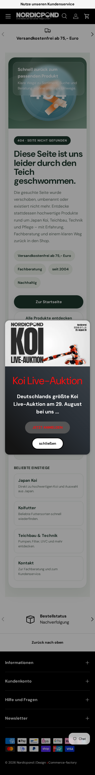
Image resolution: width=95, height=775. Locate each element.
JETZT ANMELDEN (47, 427)
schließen (47, 443)
